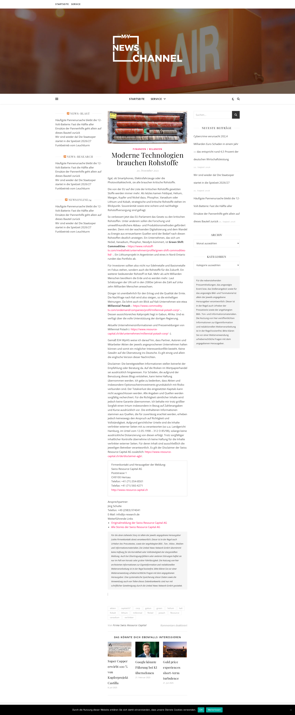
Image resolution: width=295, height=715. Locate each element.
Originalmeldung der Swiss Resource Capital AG (139, 522)
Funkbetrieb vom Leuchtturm (72, 145)
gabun (148, 608)
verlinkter (129, 617)
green (159, 608)
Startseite (62, 4)
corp (138, 608)
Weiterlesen (214, 709)
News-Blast (80, 113)
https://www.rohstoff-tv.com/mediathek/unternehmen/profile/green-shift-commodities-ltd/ (147, 250)
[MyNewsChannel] (147, 49)
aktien (113, 608)
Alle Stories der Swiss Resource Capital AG (135, 527)
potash (162, 612)
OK (201, 709)
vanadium (114, 617)
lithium (124, 612)
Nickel (150, 612)
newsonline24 (80, 200)
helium (170, 608)
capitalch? (125, 608)
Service (76, 4)
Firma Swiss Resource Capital (129, 625)
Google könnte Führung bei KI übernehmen (146, 667)
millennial (137, 612)
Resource (174, 612)
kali (180, 608)
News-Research (80, 156)
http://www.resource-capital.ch (129, 489)
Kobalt (113, 612)
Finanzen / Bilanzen (147, 149)
